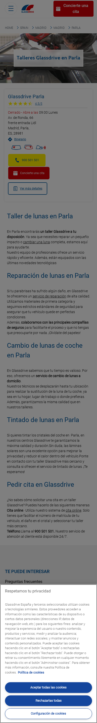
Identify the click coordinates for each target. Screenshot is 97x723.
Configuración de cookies (48, 713)
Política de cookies (31, 672)
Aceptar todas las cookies (48, 687)
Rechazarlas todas (49, 700)
